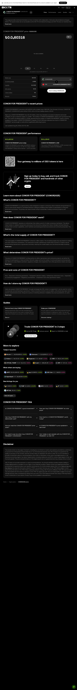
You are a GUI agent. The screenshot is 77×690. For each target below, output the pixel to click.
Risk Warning (8, 468)
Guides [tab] (65, 12)
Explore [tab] (71, 12)
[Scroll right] (73, 12)
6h (41, 68)
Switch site (63, 2)
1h (34, 68)
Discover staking (46, 317)
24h (47, 68)
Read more (8, 24)
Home (4, 482)
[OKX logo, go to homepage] (6, 7)
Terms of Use (65, 466)
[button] (59, 7)
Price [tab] (45, 12)
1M (54, 68)
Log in (63, 7)
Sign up (68, 7)
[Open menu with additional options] (74, 8)
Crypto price (12, 482)
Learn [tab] (59, 12)
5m (28, 68)
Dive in (7, 317)
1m (21, 68)
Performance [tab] (52, 12)
